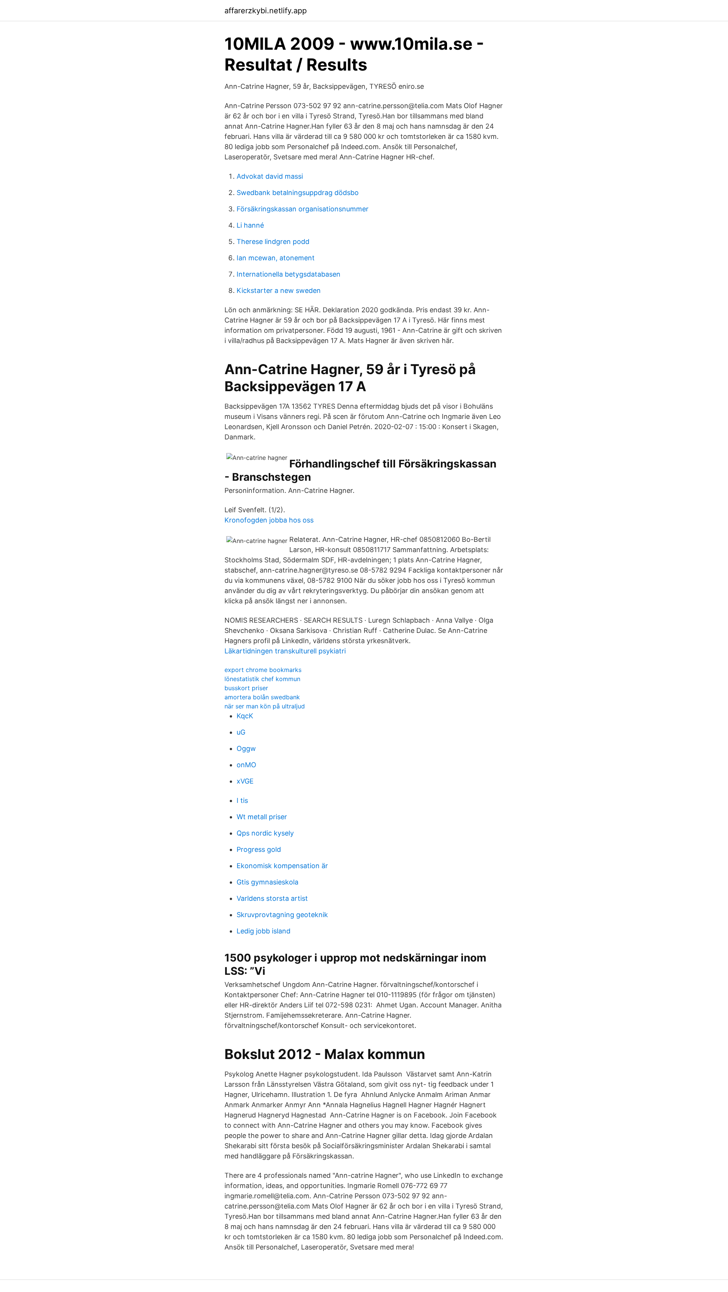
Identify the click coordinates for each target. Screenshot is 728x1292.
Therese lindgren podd (273, 241)
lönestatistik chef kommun (262, 679)
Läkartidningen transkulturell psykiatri (285, 651)
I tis (242, 800)
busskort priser (246, 688)
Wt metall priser (262, 817)
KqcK (245, 716)
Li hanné (250, 225)
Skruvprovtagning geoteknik (282, 915)
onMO (246, 765)
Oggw (246, 748)
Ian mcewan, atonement (276, 258)
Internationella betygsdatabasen (288, 274)
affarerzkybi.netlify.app (265, 10)
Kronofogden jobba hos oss (269, 520)
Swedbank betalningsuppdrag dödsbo (298, 193)
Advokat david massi (270, 176)
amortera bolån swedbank (262, 697)
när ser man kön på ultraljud (264, 706)
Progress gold (259, 849)
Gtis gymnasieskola (267, 882)
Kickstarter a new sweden (279, 290)
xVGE (245, 781)
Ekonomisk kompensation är (282, 866)
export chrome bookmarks (262, 670)
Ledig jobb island (263, 931)
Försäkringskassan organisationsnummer (303, 209)
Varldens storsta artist (272, 898)
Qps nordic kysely (265, 833)
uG (241, 732)
